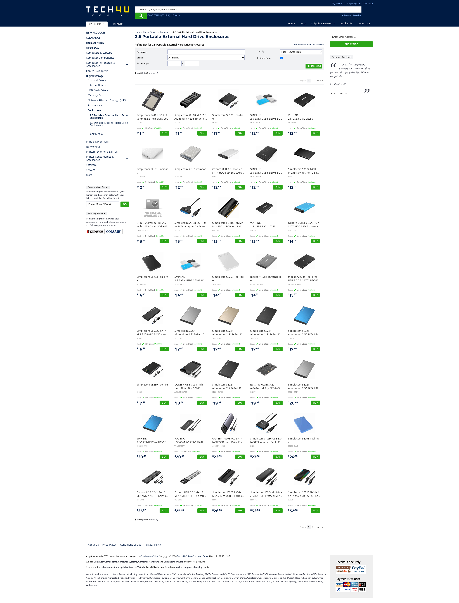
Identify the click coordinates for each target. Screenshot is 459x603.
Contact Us (364, 23)
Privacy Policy (153, 544)
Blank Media (95, 134)
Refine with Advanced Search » (309, 44)
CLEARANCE (93, 37)
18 (178, 403)
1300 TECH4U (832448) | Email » (163, 15)
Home (291, 23)
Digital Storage (150, 32)
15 (292, 295)
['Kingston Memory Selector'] (95, 233)
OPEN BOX (92, 47)
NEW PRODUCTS (96, 32)
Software (91, 165)
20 (293, 403)
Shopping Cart (354, 3)
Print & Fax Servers (97, 141)
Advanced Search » (351, 15)
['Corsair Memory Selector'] (113, 233)
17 (178, 349)
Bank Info (346, 23)
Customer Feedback (342, 57)
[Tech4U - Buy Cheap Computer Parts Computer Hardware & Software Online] (107, 13)
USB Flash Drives (98, 90)
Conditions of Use (130, 544)
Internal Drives (97, 85)
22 (217, 457)
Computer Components (100, 57)
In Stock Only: (264, 58)
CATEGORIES (96, 24)
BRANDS (118, 24)
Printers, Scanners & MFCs (102, 151)
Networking (93, 146)
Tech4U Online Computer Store (192, 556)
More (89, 175)
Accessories (95, 105)
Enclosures (165, 32)
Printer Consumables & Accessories (100, 158)
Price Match (109, 544)
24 (292, 457)
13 (141, 241)
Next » (320, 80)
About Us (93, 544)
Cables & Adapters (97, 71)
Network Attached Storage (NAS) (107, 100)
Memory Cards (96, 95)
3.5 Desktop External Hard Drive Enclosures (109, 124)
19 (216, 403)
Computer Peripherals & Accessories (100, 64)
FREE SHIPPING (95, 42)
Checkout (368, 3)
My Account (338, 3)
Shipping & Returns (323, 23)
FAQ (303, 23)
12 (254, 133)
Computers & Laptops (99, 52)
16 (141, 349)
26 (217, 511)
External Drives (97, 80)
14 (292, 241)
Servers (90, 170)
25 (141, 511)
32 (255, 511)
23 (255, 457)
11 (141, 133)
